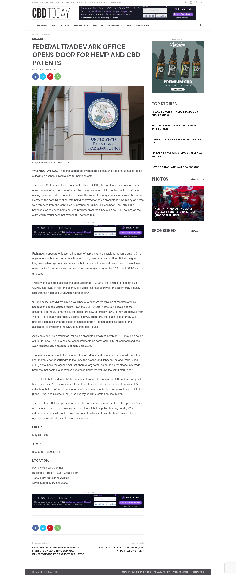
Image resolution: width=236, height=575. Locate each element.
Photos (81, 2)
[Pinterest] (196, 2)
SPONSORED (164, 231)
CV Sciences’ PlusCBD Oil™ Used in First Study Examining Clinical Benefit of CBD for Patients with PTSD (58, 551)
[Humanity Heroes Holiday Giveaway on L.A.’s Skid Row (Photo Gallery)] (178, 203)
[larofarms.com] (178, 92)
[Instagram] (190, 2)
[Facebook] (185, 2)
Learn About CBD (98, 2)
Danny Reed (39, 69)
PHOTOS (160, 179)
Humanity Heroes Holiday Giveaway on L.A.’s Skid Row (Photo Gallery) (175, 212)
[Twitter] (201, 2)
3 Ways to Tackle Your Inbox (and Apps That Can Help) (121, 549)
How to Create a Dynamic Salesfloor (175, 167)
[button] (200, 25)
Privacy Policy (162, 572)
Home (35, 34)
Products (51, 2)
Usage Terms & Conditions (136, 572)
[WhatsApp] (57, 76)
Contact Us (197, 572)
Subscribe (115, 2)
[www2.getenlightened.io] (88, 240)
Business (67, 2)
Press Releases (180, 572)
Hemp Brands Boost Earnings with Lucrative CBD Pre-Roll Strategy (173, 268)
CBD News (37, 2)
